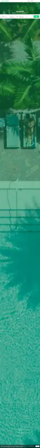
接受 (37, 446)
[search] (12, 16)
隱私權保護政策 (21, 446)
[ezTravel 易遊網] (5, 1)
